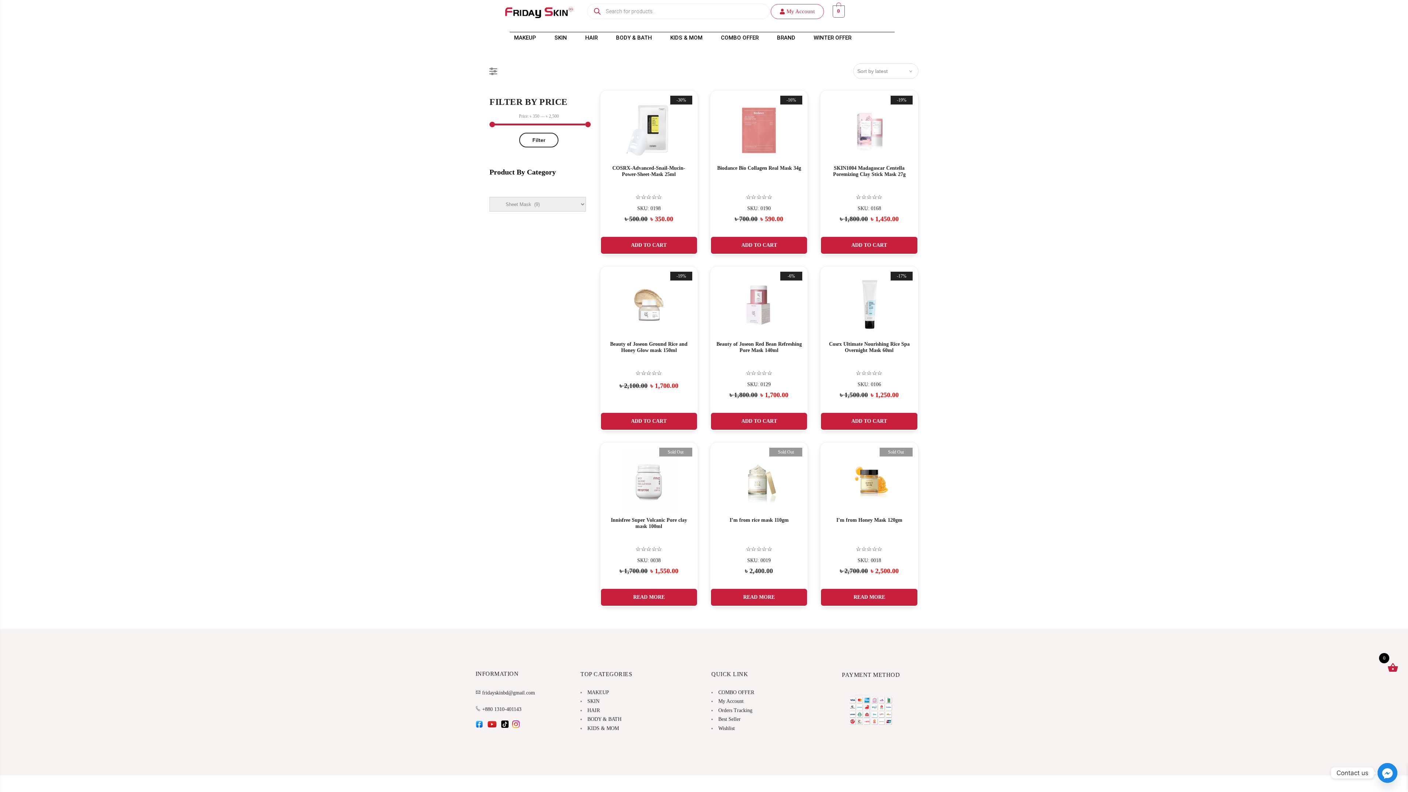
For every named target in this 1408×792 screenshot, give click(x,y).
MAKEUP (525, 37)
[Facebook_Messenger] (1387, 773)
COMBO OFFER (740, 37)
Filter (538, 140)
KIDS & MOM (686, 37)
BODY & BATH (634, 37)
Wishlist (726, 728)
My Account (731, 701)
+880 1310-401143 (501, 709)
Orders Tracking (735, 710)
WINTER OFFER (832, 37)
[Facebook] (479, 726)
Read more (649, 597)
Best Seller (729, 719)
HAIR (591, 37)
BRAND (786, 37)
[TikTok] (505, 726)
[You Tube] (492, 726)
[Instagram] (516, 726)
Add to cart (649, 245)
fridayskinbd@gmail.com (508, 693)
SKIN (560, 37)
